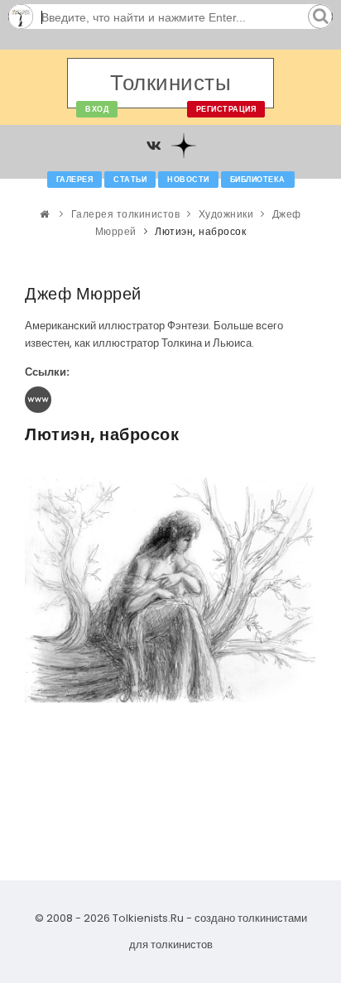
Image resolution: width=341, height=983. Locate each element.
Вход (96, 109)
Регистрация (226, 109)
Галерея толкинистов (125, 214)
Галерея (75, 180)
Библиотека (258, 180)
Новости (188, 180)
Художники (226, 214)
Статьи (129, 180)
